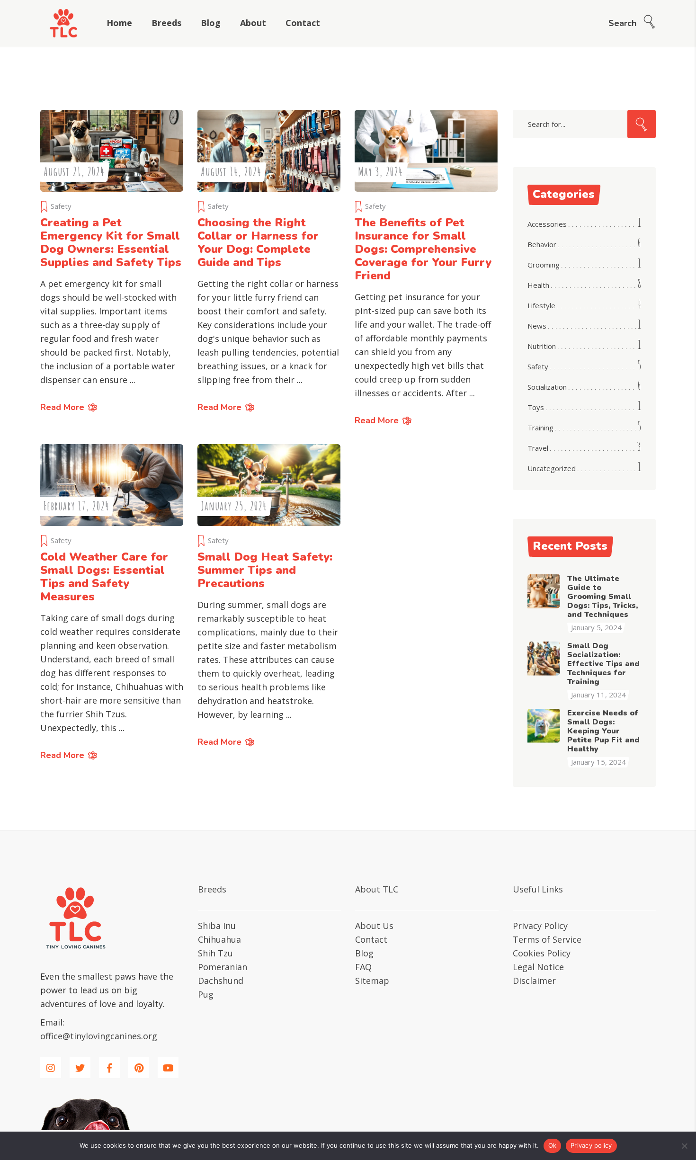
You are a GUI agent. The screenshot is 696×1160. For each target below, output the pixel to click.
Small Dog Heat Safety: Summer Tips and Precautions (264, 570)
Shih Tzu (215, 953)
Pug (206, 994)
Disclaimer (534, 980)
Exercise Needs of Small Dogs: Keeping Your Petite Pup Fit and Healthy (603, 731)
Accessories (547, 224)
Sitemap (372, 980)
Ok (552, 1145)
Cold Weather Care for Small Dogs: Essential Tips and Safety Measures (104, 576)
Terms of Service (547, 939)
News (536, 325)
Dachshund (220, 980)
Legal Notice (538, 967)
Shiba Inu (217, 925)
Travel (537, 448)
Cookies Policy (542, 953)
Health (538, 285)
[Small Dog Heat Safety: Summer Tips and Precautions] (268, 485)
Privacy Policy (540, 925)
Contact (371, 939)
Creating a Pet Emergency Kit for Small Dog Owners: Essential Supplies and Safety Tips (110, 242)
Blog (364, 953)
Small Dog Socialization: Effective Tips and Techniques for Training (603, 664)
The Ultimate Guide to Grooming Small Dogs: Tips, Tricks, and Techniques (602, 596)
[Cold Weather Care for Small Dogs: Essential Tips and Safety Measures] (111, 485)
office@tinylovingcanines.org (98, 1036)
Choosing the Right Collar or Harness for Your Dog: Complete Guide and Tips (258, 242)
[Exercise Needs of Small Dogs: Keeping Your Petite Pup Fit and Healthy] (544, 725)
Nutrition (541, 346)
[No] (684, 1146)
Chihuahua (219, 939)
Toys (535, 407)
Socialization (547, 387)
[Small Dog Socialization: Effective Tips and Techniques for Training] (544, 658)
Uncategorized (551, 468)
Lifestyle (541, 305)
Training (540, 427)
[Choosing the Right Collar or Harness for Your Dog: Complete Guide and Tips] (268, 151)
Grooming (543, 264)
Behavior (541, 244)
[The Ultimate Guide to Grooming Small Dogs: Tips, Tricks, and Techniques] (544, 590)
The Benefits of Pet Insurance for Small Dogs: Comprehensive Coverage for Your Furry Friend (423, 249)
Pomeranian (222, 967)
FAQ (363, 967)
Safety (61, 206)
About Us (374, 925)
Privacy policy (591, 1145)
